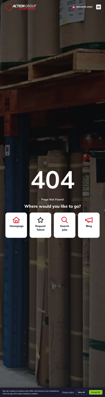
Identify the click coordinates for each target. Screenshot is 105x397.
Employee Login (84, 7)
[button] (98, 7)
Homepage (17, 226)
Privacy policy (68, 392)
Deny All (81, 392)
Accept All (95, 392)
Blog (89, 226)
